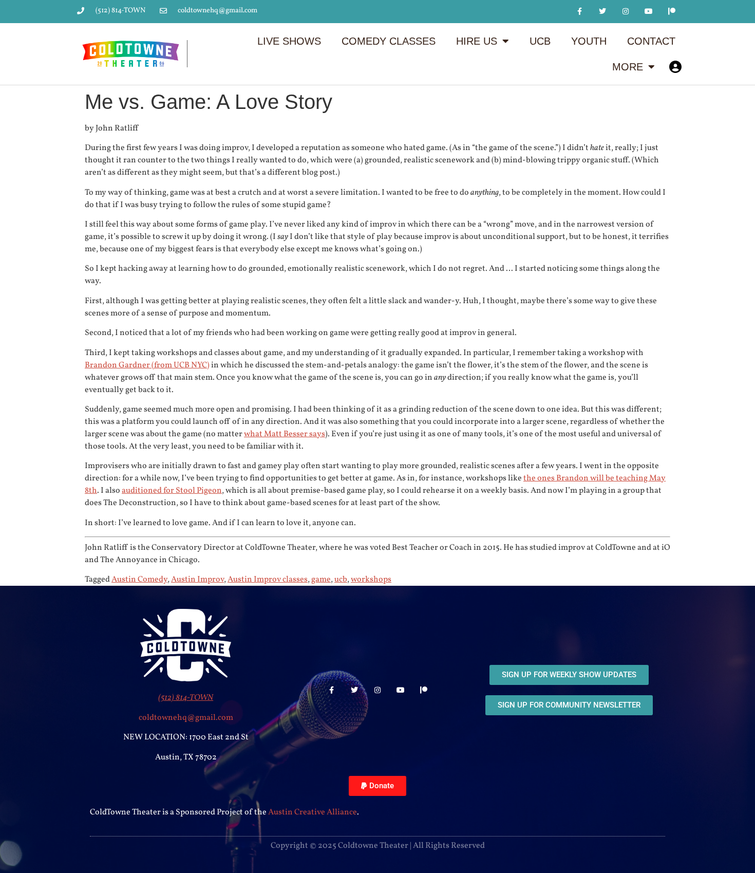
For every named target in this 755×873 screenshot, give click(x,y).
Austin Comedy (139, 579)
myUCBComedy (675, 67)
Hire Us (476, 41)
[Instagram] (625, 11)
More (627, 66)
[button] (377, 786)
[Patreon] (671, 11)
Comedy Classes (389, 41)
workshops (371, 579)
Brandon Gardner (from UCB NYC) (147, 365)
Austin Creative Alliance (312, 812)
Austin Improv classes (268, 579)
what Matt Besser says (284, 434)
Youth (589, 41)
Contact (651, 41)
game (321, 579)
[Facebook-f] (579, 11)
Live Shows (289, 41)
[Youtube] (648, 11)
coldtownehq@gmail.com (186, 717)
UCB (540, 41)
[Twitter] (602, 11)
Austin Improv (197, 579)
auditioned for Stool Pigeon (172, 490)
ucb (340, 579)
